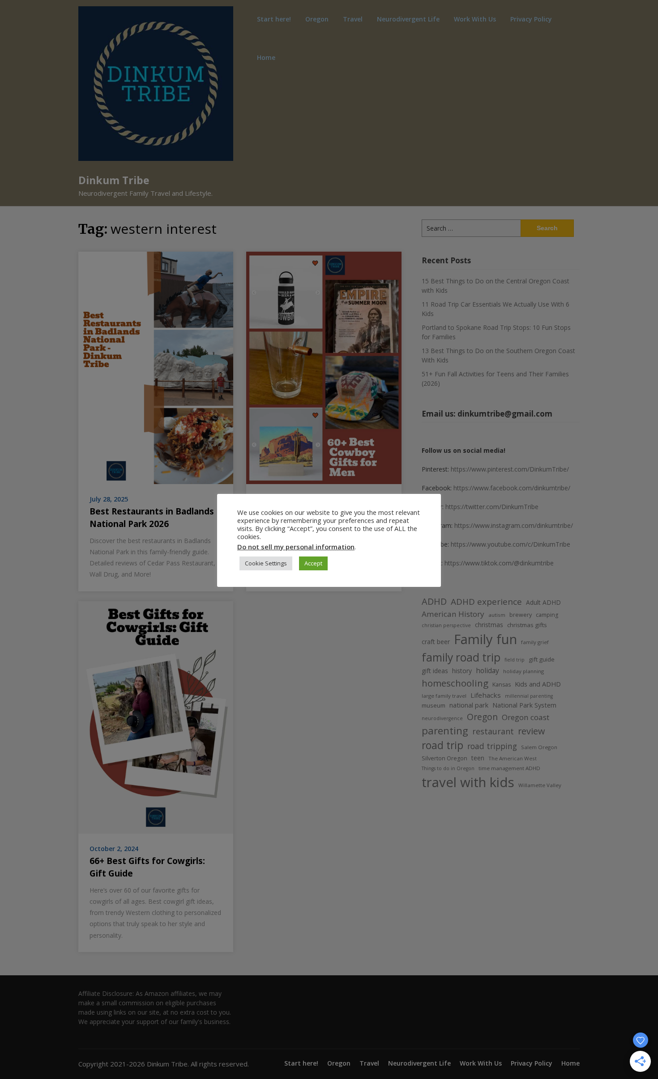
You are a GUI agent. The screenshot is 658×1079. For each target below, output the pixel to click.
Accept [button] (313, 563)
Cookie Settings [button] (266, 563)
